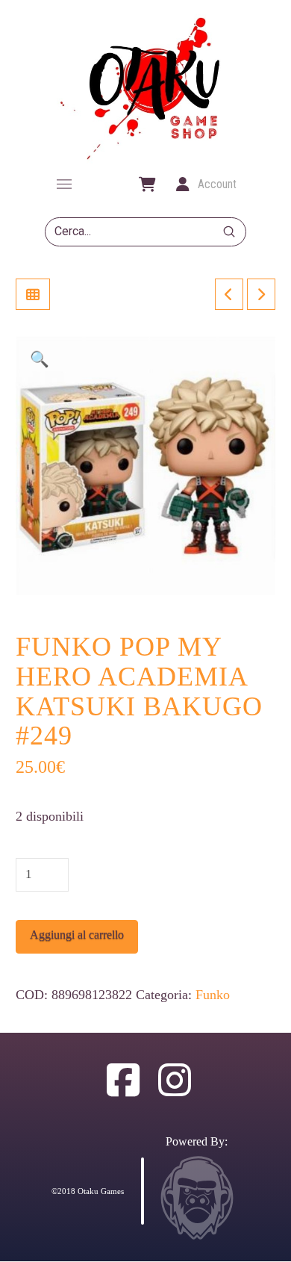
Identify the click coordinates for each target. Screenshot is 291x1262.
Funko (212, 994)
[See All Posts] (33, 294)
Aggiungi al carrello (77, 934)
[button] (64, 184)
